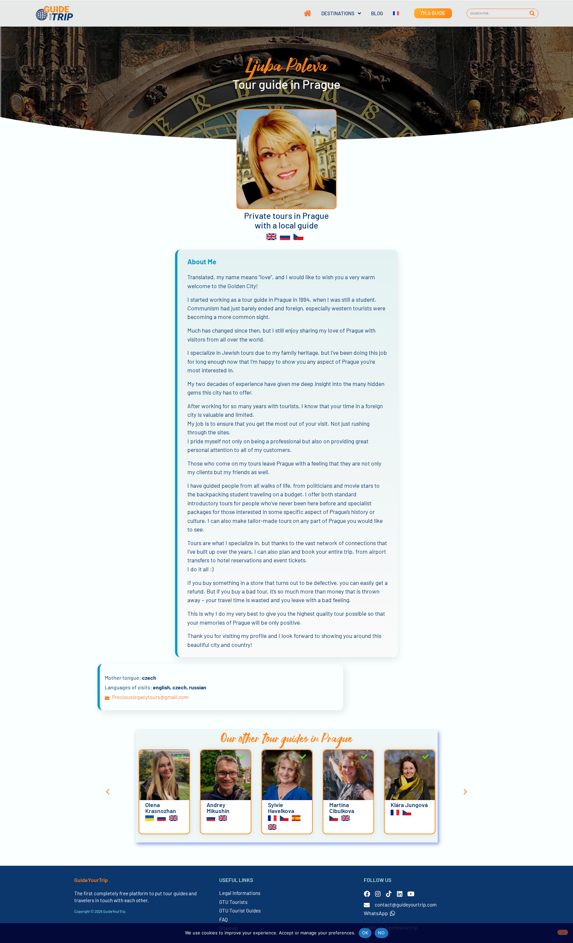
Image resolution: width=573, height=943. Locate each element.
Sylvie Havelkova (281, 807)
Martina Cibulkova (341, 807)
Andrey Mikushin (218, 807)
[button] (107, 792)
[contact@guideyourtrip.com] (367, 905)
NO (381, 932)
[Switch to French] (391, 13)
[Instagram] (378, 894)
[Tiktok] (389, 894)
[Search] (532, 13)
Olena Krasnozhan (160, 807)
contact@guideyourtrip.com (406, 905)
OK (365, 932)
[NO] (562, 932)
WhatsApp (376, 913)
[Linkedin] (400, 894)
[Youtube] (411, 894)
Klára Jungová (409, 804)
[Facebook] (367, 894)
